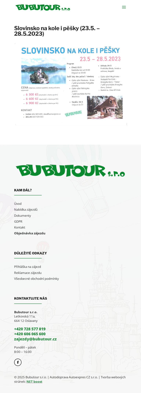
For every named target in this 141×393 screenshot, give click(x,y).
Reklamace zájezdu (27, 273)
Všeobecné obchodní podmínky (36, 278)
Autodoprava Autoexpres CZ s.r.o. (74, 377)
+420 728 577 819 (30, 328)
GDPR (18, 221)
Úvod (17, 203)
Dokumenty (22, 215)
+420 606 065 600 (30, 333)
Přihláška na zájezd (27, 267)
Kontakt (19, 227)
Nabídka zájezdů (25, 209)
